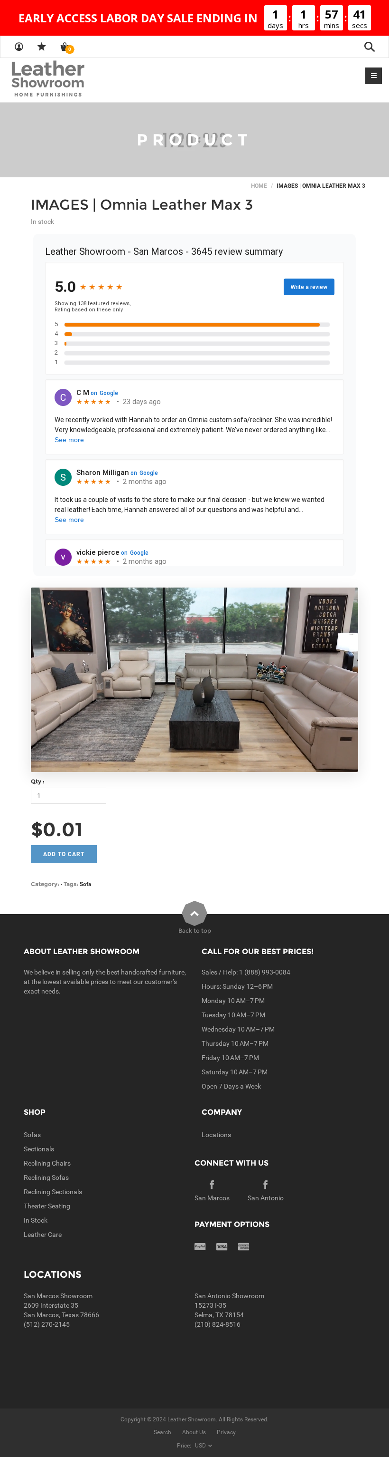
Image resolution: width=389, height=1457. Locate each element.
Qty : (38, 781)
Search (162, 1432)
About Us (194, 1432)
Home (259, 186)
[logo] (66, 79)
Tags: (71, 884)
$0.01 (57, 829)
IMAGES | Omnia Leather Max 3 (142, 204)
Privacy (226, 1432)
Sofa (85, 884)
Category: (45, 884)
